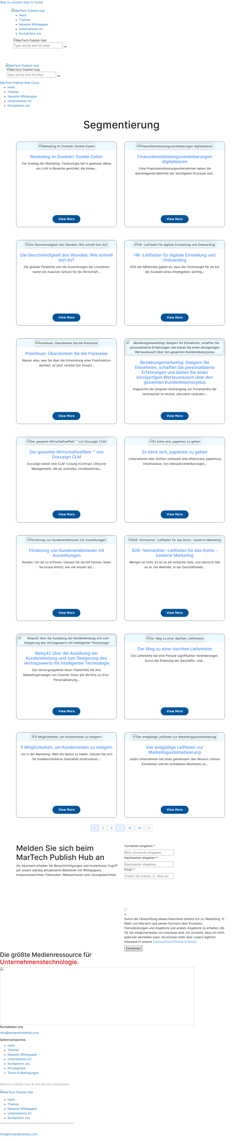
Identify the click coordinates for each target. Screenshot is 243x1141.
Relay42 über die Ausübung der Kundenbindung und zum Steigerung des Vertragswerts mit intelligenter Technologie (66, 658)
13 (139, 828)
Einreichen (133, 948)
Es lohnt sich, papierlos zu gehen (174, 451)
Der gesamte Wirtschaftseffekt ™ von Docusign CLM (66, 454)
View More (66, 219)
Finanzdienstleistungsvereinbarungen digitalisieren (174, 159)
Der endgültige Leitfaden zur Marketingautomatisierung (174, 750)
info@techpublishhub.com (18, 1134)
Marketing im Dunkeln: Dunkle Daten (66, 156)
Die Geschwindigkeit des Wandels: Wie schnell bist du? (66, 257)
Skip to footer (33, 2)
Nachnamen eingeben (141, 858)
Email (129, 869)
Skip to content (11, 2)
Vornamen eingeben (139, 846)
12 (129, 828)
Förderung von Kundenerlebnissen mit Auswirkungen (66, 553)
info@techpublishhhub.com (19, 1033)
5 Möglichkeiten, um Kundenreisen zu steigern (66, 747)
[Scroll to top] (2, 1139)
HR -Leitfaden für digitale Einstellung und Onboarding (174, 257)
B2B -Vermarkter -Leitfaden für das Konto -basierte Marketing (175, 553)
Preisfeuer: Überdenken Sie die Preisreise (66, 353)
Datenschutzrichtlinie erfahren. (175, 942)
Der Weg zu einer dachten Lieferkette (174, 648)
